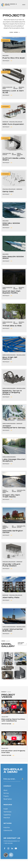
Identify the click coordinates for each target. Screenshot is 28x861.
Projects (6, 796)
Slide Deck (7, 817)
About (5, 790)
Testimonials (7, 812)
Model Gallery (8, 799)
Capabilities (7, 814)
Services (6, 793)
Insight (6, 809)
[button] (24, 4)
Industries (7, 827)
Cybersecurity (8, 830)
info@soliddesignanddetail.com (12, 840)
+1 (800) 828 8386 (8, 843)
